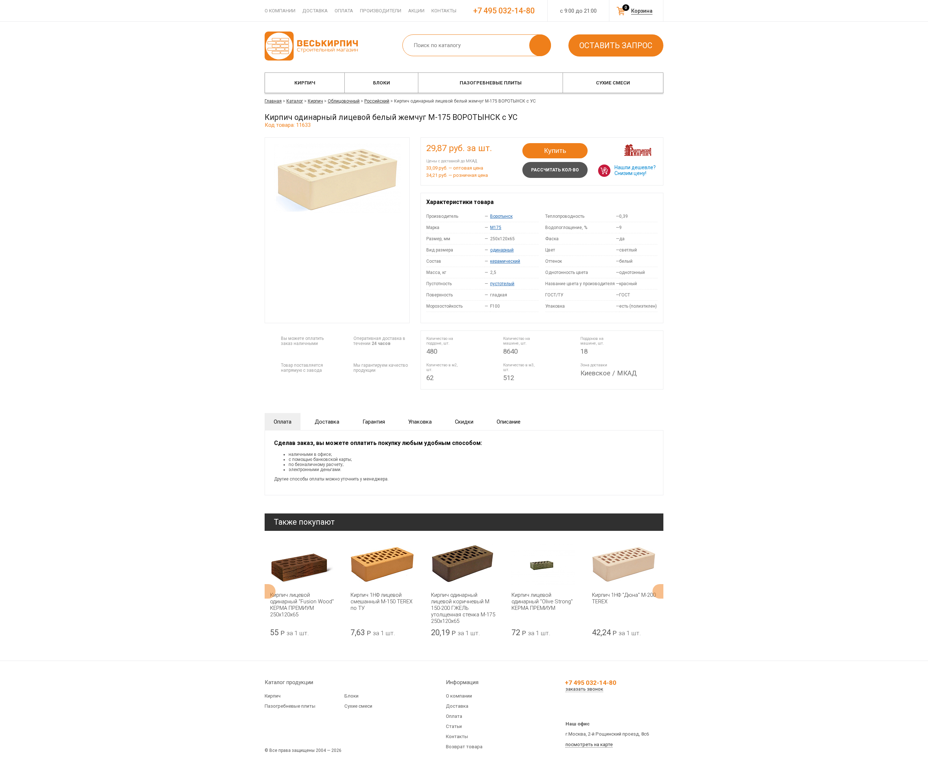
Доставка (315, 10)
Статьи (454, 726)
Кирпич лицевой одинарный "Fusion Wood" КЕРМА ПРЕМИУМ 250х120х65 (302, 605)
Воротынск (501, 216)
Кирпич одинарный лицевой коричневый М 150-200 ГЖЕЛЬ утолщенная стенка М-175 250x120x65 (463, 608)
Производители (380, 10)
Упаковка (420, 422)
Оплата (344, 10)
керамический (505, 261)
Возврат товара (464, 746)
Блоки (381, 83)
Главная (273, 101)
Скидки (464, 422)
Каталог (294, 101)
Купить (555, 150)
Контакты (443, 10)
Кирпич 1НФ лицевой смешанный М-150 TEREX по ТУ (382, 601)
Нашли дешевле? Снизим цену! (635, 170)
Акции (416, 10)
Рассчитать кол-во (555, 169)
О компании (280, 10)
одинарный (502, 250)
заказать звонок (584, 689)
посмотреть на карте (589, 744)
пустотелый (502, 283)
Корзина (641, 11)
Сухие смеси (613, 83)
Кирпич (304, 83)
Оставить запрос (615, 45)
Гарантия (373, 422)
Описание (509, 422)
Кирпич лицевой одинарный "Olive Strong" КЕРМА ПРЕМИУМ (542, 601)
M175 (495, 227)
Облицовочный (344, 101)
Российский (376, 101)
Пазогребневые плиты (491, 83)
